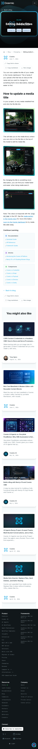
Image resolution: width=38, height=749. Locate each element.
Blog (9, 52)
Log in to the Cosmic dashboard (14, 222)
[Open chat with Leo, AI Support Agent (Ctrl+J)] (34, 745)
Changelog (16, 52)
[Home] (4, 52)
